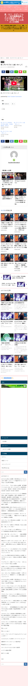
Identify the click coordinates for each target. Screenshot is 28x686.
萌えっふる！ (4, 628)
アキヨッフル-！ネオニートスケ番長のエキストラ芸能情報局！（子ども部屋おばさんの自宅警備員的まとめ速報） (13, 596)
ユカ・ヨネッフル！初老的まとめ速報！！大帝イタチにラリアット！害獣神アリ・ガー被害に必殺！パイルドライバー (13, 574)
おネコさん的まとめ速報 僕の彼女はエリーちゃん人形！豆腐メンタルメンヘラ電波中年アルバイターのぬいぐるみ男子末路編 (13, 480)
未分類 (2, 61)
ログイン (4, 456)
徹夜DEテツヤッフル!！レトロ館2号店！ (11, 641)
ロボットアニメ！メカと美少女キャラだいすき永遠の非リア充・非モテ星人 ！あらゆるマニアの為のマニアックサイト (13, 550)
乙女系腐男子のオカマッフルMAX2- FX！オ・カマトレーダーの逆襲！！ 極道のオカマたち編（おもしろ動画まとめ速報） (13, 515)
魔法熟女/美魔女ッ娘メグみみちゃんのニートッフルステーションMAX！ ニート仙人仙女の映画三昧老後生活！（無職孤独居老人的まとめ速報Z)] (13, 509)
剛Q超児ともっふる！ (6, 644)
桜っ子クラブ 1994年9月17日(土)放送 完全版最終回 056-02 (7, 124)
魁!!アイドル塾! (5, 653)
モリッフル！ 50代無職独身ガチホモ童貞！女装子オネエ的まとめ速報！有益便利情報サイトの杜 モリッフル (14, 609)
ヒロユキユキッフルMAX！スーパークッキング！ (13, 638)
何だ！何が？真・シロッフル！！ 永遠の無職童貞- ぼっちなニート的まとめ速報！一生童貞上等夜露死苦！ (13, 536)
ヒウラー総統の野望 (6, 650)
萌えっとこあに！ (5, 631)
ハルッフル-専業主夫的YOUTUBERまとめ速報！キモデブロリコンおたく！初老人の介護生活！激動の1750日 (13, 557)
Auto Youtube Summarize (15, 96)
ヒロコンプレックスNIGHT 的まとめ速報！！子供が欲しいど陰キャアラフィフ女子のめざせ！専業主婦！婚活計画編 (13, 623)
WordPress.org (5, 467)
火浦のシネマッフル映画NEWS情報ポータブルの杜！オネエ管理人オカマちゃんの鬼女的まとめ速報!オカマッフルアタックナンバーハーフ (13, 568)
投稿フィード (5, 460)
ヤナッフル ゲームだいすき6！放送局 (10, 647)
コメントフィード (6, 464)
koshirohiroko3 (14, 162)
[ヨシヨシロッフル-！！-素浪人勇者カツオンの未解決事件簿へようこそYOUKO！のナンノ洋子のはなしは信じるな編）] (13, 602)
